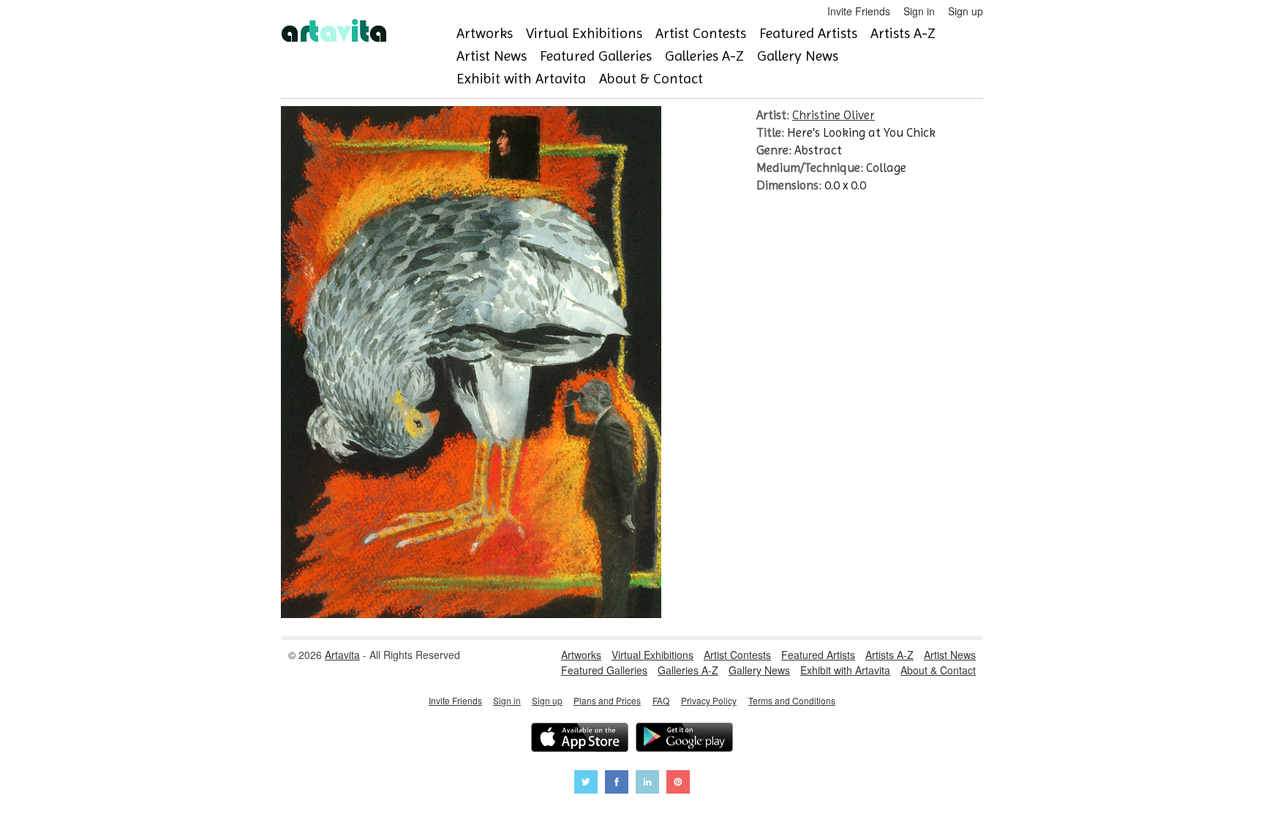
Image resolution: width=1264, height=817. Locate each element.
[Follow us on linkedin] (647, 783)
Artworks (484, 33)
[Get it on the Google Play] (684, 739)
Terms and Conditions (791, 700)
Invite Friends (858, 11)
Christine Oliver (833, 115)
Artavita (342, 654)
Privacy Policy (709, 700)
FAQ (660, 700)
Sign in (919, 11)
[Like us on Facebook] (616, 783)
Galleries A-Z (704, 56)
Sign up (965, 11)
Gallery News (797, 56)
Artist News (491, 56)
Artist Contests (700, 33)
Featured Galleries (596, 56)
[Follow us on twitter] (586, 783)
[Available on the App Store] (579, 739)
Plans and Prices (607, 700)
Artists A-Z (903, 33)
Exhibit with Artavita (521, 78)
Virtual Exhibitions (584, 33)
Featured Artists (808, 33)
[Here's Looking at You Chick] (471, 613)
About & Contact (651, 78)
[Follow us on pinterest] (678, 783)
